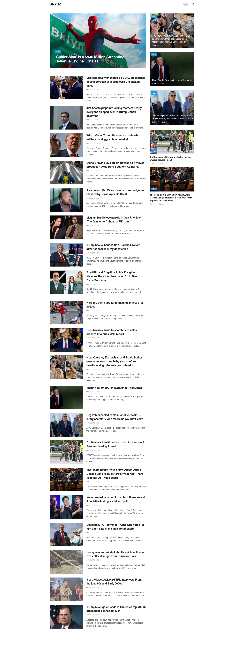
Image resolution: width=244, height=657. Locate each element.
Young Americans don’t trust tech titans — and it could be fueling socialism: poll (115, 499)
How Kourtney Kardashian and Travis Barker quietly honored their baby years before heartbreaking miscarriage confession (114, 361)
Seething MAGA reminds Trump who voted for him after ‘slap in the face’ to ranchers (115, 527)
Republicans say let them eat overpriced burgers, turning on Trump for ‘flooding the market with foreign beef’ (113, 638)
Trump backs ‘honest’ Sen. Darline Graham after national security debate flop (113, 247)
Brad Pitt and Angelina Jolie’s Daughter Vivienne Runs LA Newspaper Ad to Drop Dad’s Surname (112, 276)
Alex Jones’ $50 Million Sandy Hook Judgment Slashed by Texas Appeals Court (115, 192)
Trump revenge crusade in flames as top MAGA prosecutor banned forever (116, 609)
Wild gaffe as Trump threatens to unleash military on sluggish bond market (112, 137)
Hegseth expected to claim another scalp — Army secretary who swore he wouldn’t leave (114, 417)
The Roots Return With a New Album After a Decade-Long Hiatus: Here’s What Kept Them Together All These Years (114, 474)
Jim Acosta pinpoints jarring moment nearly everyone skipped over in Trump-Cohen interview (114, 112)
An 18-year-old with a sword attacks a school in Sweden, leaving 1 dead (115, 444)
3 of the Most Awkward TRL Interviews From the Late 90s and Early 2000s (114, 581)
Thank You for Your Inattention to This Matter (114, 388)
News (58, 51)
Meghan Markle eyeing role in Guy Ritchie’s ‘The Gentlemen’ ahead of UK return (113, 219)
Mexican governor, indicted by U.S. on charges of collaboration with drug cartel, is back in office (115, 81)
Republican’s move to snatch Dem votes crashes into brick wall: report (111, 332)
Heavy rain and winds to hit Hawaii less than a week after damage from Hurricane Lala (115, 554)
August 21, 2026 (62, 66)
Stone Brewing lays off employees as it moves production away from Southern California (115, 165)
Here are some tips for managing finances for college (114, 304)
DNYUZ (55, 4)
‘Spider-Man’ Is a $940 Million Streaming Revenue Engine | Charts (89, 59)
